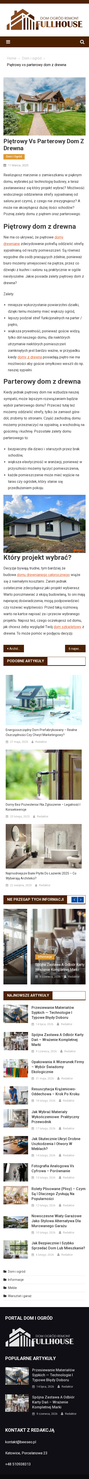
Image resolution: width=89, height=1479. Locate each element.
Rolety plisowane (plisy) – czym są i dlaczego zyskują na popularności (58, 1194)
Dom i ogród (14, 156)
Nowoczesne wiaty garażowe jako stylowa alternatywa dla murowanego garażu (56, 1221)
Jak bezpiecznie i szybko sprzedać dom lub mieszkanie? (58, 1245)
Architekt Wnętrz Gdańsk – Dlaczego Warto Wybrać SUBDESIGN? (16, 648)
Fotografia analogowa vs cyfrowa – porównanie (52, 1168)
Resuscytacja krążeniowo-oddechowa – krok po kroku (55, 1091)
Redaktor (41, 741)
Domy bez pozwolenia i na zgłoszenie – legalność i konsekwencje (43, 807)
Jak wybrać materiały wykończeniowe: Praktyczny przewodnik (55, 1117)
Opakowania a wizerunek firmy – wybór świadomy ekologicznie (57, 1067)
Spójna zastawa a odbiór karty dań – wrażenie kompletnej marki (38, 967)
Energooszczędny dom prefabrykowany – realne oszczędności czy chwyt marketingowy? (41, 732)
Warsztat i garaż (19, 1296)
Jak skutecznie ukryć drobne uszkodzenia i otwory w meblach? (55, 1144)
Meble (12, 1288)
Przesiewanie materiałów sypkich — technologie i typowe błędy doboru (52, 1012)
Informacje (18, 956)
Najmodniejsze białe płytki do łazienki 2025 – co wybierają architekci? (41, 876)
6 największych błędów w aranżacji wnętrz (77, 648)
